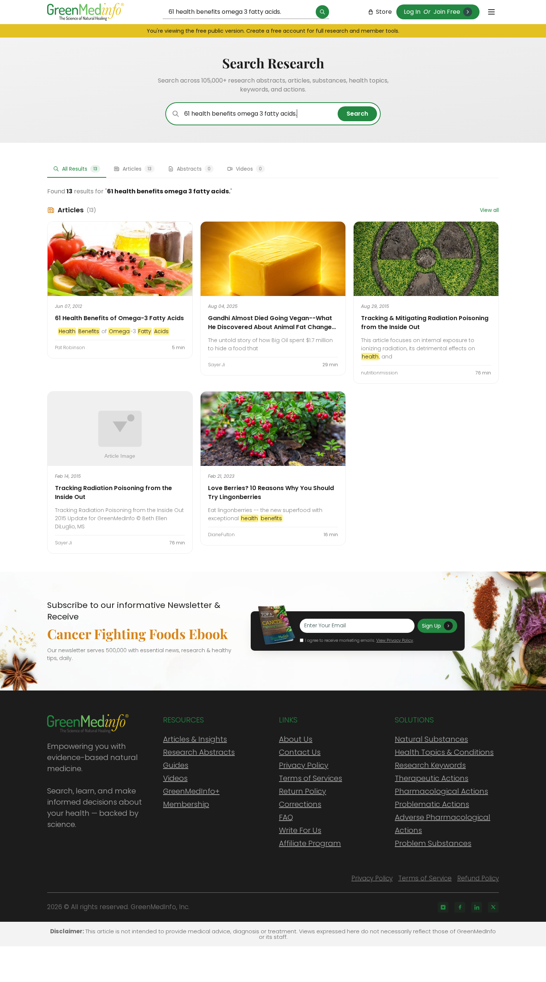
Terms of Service (425, 878)
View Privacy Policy (394, 640)
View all (489, 210)
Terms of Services (310, 778)
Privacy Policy (303, 765)
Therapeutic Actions (431, 778)
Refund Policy (478, 878)
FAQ (286, 817)
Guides (175, 765)
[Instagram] (443, 907)
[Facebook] (459, 907)
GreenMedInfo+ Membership (191, 797)
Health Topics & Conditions (444, 752)
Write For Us (300, 830)
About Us (295, 739)
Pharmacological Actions (441, 791)
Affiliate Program (310, 843)
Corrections (300, 804)
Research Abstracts (199, 752)
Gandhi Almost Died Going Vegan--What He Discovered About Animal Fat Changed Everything (272, 327)
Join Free (446, 11)
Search (357, 113)
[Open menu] (491, 11)
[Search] (322, 12)
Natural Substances (431, 739)
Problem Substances (433, 843)
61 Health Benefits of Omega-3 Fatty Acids (119, 318)
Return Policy (302, 791)
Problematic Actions (432, 804)
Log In (412, 11)
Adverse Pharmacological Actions (442, 823)
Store (384, 11)
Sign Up (431, 626)
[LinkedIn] (476, 907)
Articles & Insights (195, 739)
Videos (175, 778)
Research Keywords (430, 765)
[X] (493, 907)
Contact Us (300, 752)
